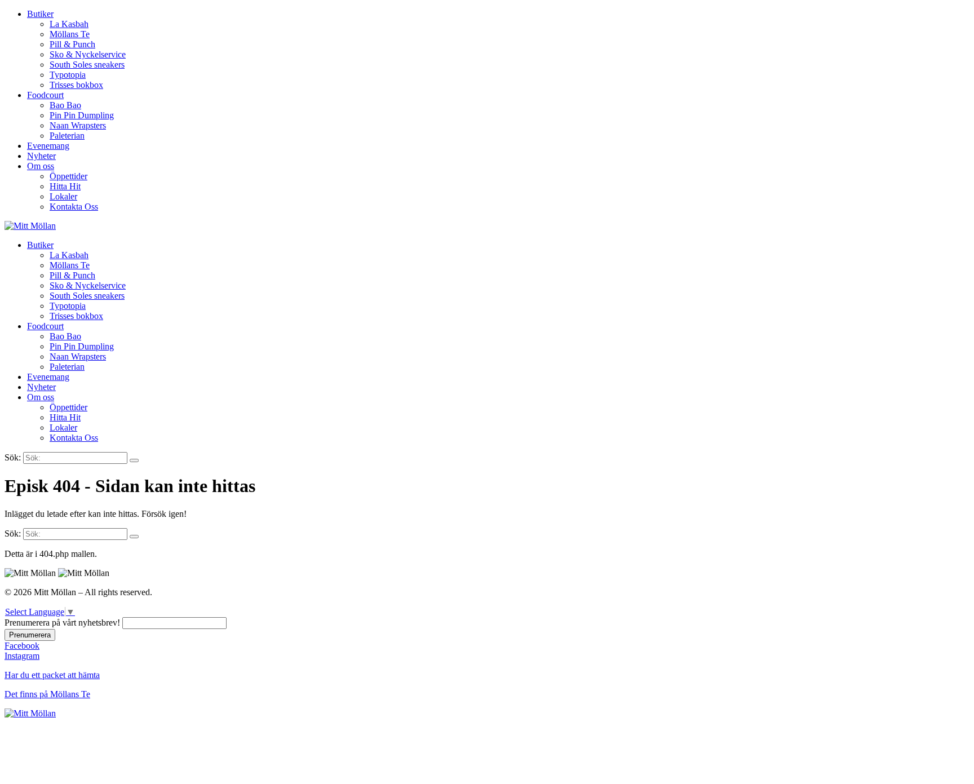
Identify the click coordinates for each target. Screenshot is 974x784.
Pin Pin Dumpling (82, 115)
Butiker (40, 14)
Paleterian (67, 135)
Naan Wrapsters (78, 125)
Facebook (22, 645)
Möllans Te (70, 34)
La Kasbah (69, 24)
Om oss (40, 166)
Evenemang (48, 145)
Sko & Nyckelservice (88, 54)
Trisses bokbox (76, 85)
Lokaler (63, 196)
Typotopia (68, 74)
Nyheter (41, 156)
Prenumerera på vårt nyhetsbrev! (62, 622)
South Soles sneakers (87, 64)
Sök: (13, 457)
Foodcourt (45, 95)
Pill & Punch (72, 44)
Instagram (22, 656)
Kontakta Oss (74, 206)
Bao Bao (65, 105)
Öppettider (68, 176)
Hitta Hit (65, 186)
